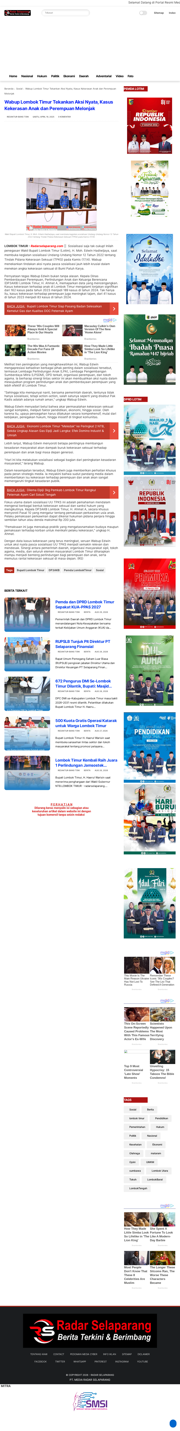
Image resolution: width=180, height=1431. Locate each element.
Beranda (8, 88)
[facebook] (145, 76)
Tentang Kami (38, 1354)
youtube (142, 1361)
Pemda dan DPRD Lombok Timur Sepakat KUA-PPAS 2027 (84, 604)
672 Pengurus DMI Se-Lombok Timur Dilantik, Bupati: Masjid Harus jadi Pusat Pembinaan (83, 684)
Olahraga (134, 1153)
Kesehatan (135, 1144)
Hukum (42, 76)
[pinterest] (162, 76)
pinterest (101, 1361)
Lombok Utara (160, 1170)
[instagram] (168, 76)
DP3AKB (54, 570)
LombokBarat (155, 1179)
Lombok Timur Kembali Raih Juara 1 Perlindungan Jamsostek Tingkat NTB (86, 763)
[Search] (86, 12)
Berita (87, 612)
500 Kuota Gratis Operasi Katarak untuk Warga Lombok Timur (86, 723)
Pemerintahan (137, 1126)
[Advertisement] (90, 45)
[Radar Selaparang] (17, 15)
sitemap (127, 1354)
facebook (40, 1361)
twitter (60, 1361)
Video (119, 76)
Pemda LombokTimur (78, 570)
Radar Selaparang (102, 1374)
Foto (130, 76)
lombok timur (136, 1118)
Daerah (84, 76)
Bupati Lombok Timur (30, 570)
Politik (55, 76)
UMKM (150, 1162)
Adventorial (103, 76)
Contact (58, 1354)
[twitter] (151, 76)
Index (172, 12)
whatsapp (79, 1361)
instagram (121, 1361)
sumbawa (135, 1170)
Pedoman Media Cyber (83, 1354)
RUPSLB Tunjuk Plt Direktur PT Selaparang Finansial (82, 644)
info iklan (109, 1354)
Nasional (27, 76)
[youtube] (174, 76)
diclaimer (144, 1354)
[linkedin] (36, 580)
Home (13, 76)
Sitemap (159, 12)
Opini (132, 1162)
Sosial (19, 88)
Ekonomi (69, 76)
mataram (156, 1153)
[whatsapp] (157, 76)
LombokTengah (138, 1188)
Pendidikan (161, 1118)
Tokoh (132, 1179)
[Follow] (173, 1423)
